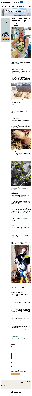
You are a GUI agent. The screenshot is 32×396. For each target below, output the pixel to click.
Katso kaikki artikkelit (6, 39)
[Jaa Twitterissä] (14, 344)
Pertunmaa (17, 2)
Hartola (14, 2)
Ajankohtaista (14, 6)
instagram (29, 381)
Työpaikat (9, 6)
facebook (27, 381)
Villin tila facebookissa (15, 336)
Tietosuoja (3, 385)
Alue (5, 6)
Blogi (30, 6)
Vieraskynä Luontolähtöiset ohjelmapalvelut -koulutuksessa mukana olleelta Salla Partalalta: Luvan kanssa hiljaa (6, 25)
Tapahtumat (20, 6)
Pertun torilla (23, 338)
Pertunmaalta (25, 218)
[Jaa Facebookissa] (12, 344)
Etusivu (2, 6)
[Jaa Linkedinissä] (15, 344)
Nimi (12, 360)
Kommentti (13, 352)
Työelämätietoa (25, 6)
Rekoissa (29, 71)
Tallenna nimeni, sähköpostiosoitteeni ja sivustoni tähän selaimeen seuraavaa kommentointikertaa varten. (20, 371)
